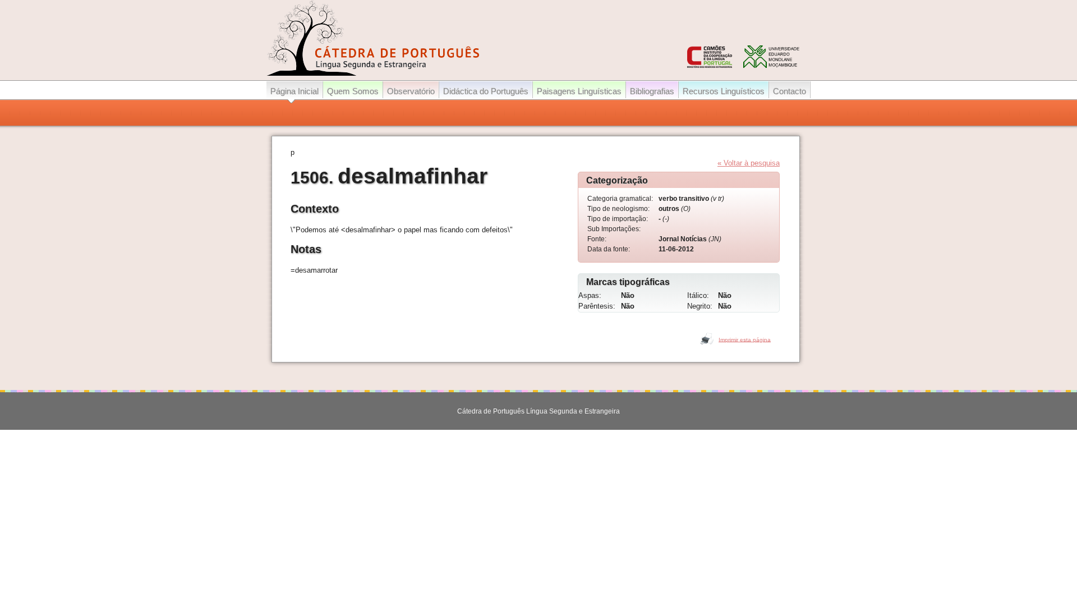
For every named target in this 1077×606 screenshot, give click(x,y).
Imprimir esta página (745, 339)
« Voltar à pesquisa (748, 163)
